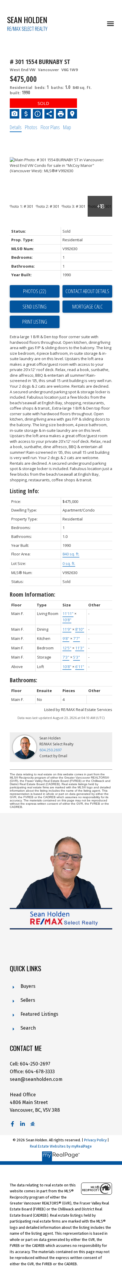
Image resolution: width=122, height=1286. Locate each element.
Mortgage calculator (87, 307)
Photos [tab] (31, 127)
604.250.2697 (50, 750)
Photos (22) (34, 291)
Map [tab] (67, 127)
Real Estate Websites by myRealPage (61, 1146)
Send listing (34, 306)
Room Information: (32, 594)
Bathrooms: (23, 680)
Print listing (34, 321)
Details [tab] (16, 127)
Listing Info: (24, 491)
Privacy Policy (95, 1140)
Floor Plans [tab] (50, 127)
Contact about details (87, 291)
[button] (12, 1124)
